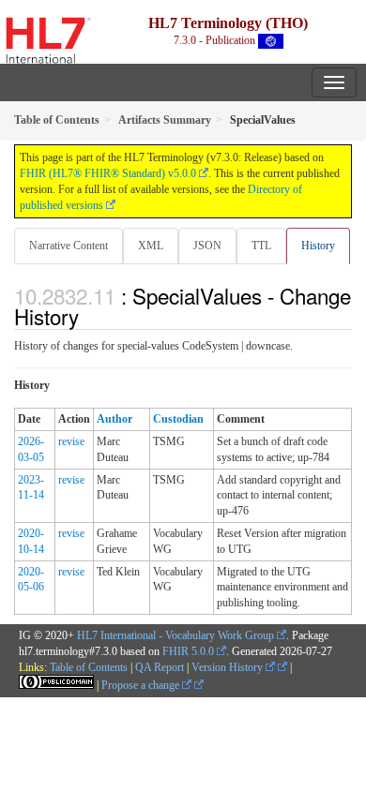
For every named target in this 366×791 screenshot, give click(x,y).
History (318, 245)
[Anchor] (89, 316)
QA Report (159, 667)
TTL (261, 245)
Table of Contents (89, 667)
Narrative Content (68, 245)
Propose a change (141, 685)
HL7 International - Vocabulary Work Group (175, 635)
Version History (228, 667)
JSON (207, 245)
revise (71, 441)
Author (114, 418)
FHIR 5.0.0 (188, 651)
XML (150, 245)
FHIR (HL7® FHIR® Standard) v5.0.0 (108, 173)
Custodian (178, 418)
